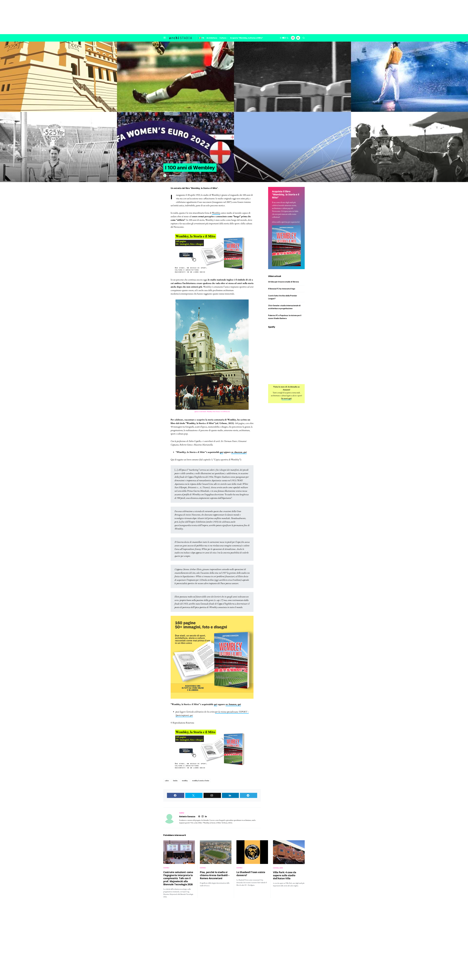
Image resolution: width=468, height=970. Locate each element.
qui (221, 452)
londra (175, 780)
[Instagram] (293, 37)
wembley (185, 780)
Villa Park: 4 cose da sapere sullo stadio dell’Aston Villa (284, 875)
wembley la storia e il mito (200, 780)
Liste (281, 868)
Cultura (180, 159)
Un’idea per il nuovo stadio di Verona (283, 282)
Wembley (216, 212)
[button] (164, 37)
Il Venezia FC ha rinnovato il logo (281, 289)
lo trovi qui (286, 398)
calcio (167, 780)
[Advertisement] (234, 17)
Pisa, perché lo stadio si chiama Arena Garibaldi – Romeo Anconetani (214, 875)
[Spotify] (298, 37)
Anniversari (169, 159)
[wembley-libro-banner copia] (212, 253)
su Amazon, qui (239, 452)
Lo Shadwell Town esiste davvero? (250, 874)
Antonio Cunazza (187, 816)
